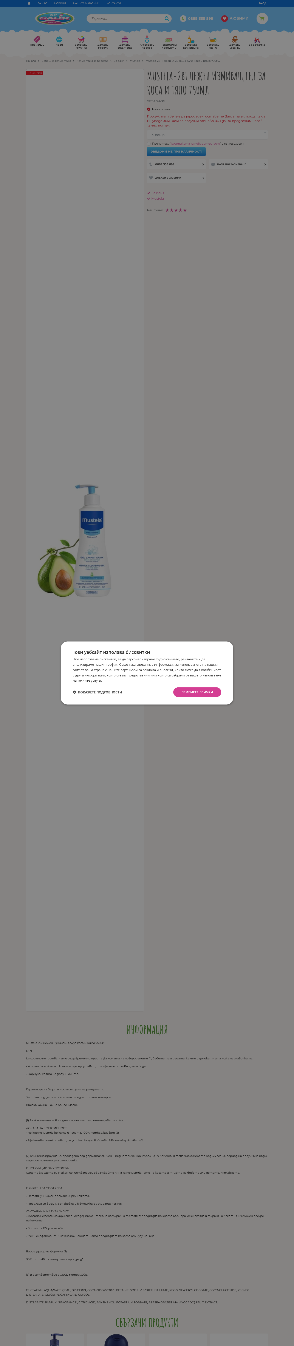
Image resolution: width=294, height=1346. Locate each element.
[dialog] (147, 673)
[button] (97, 692)
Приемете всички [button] (197, 692)
